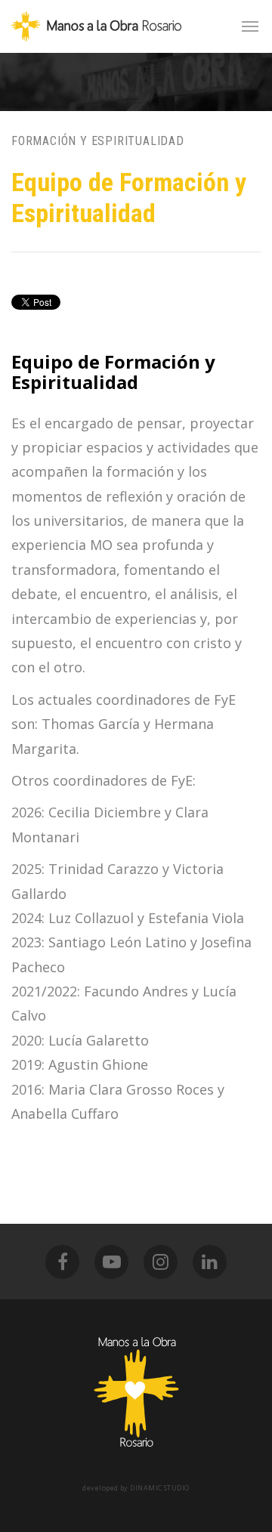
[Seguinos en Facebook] (62, 1262)
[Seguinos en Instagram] (161, 1262)
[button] (250, 26)
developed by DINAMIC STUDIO (135, 1487)
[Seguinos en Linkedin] (210, 1262)
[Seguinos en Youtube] (111, 1262)
